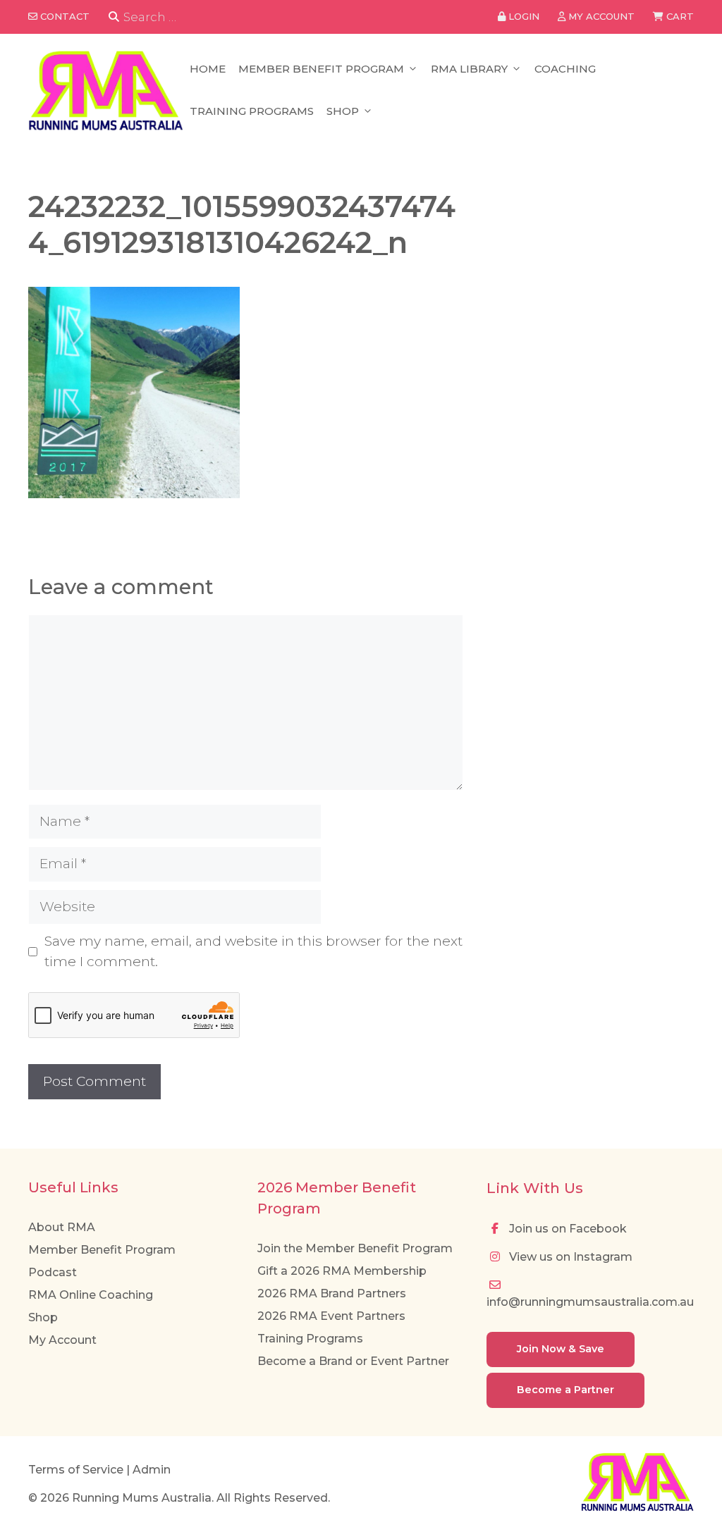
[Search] (114, 17)
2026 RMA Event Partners (331, 1316)
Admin (152, 1469)
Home (208, 68)
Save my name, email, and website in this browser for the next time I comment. (253, 951)
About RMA (61, 1227)
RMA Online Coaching (90, 1295)
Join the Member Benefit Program (355, 1248)
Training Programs (252, 111)
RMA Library (469, 68)
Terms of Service (75, 1469)
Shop (342, 111)
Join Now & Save (560, 1348)
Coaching (565, 68)
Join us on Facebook (566, 1228)
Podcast (52, 1272)
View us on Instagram (569, 1257)
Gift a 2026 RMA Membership (342, 1271)
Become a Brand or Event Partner (353, 1361)
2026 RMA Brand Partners (331, 1293)
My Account (62, 1340)
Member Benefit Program (321, 68)
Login (522, 16)
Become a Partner (565, 1389)
